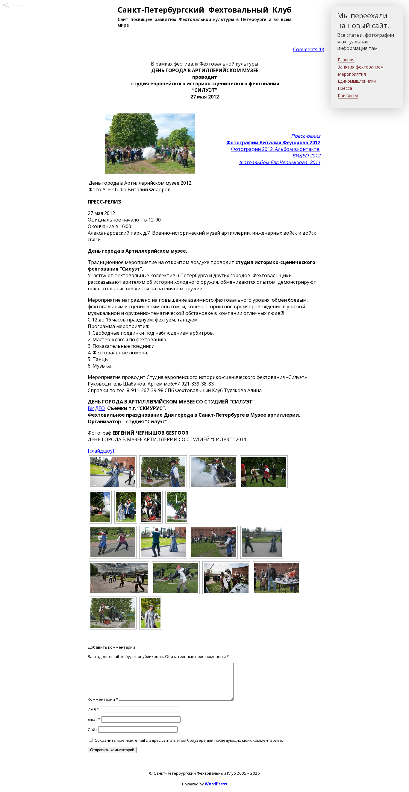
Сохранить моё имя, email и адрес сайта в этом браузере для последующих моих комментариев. (189, 740)
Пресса (345, 88)
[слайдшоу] (101, 450)
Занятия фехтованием (361, 67)
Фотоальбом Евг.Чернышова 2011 (279, 162)
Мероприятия (352, 74)
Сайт (92, 729)
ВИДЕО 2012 (306, 155)
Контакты (348, 95)
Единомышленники (357, 81)
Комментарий (103, 699)
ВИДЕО (96, 408)
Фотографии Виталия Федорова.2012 (273, 142)
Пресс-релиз (305, 136)
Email (94, 719)
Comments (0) (308, 49)
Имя (93, 709)
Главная (346, 60)
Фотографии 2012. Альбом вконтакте (275, 149)
